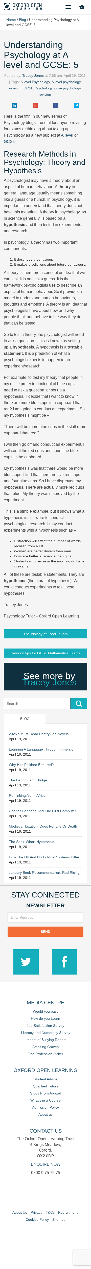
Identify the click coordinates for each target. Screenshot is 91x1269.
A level (67, 135)
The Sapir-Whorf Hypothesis (31, 842)
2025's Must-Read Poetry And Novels (39, 734)
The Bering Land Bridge (28, 780)
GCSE (9, 141)
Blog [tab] (24, 719)
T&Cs (50, 1212)
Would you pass (45, 1011)
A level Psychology (35, 82)
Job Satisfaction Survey (45, 1026)
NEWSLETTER (45, 905)
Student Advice (45, 1079)
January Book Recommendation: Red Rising (44, 872)
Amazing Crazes (45, 1047)
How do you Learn (45, 1018)
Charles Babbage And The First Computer (42, 811)
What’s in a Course (45, 1100)
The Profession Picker (45, 1054)
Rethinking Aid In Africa (27, 795)
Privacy (36, 1212)
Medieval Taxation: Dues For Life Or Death (43, 826)
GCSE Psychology (38, 88)
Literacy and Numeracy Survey (45, 1033)
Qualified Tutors (45, 1086)
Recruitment (68, 1212)
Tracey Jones (33, 75)
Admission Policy (45, 1107)
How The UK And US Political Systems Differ (44, 857)
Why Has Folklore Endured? (31, 765)
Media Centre (45, 1002)
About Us (19, 1212)
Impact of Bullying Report (46, 1040)
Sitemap (58, 1219)
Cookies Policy (37, 1219)
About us (45, 1114)
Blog (22, 20)
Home (11, 20)
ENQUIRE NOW (45, 1164)
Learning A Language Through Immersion (42, 749)
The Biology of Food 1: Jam (46, 634)
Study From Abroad (45, 1093)
